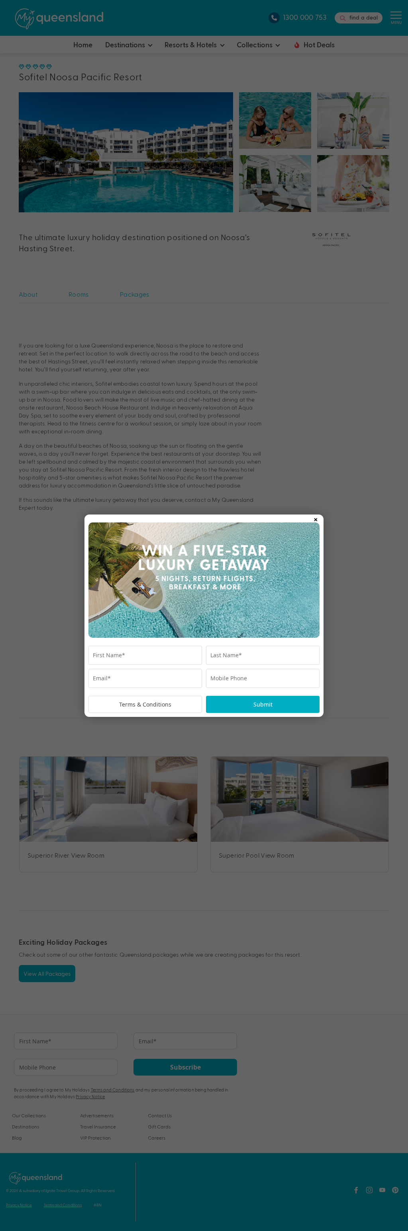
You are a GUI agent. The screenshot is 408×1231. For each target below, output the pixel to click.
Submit (263, 704)
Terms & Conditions (145, 704)
